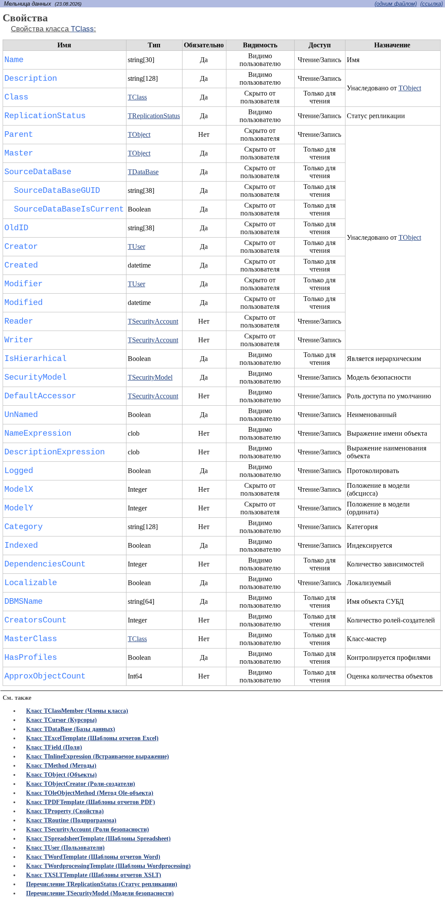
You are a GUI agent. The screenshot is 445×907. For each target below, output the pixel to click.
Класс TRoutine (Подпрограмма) (71, 820)
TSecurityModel (150, 377)
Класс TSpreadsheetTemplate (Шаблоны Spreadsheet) (98, 838)
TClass (82, 29)
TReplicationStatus (154, 115)
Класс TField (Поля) (54, 747)
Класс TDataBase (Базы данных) (70, 729)
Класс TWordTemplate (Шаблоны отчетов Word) (93, 857)
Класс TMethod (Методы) (61, 765)
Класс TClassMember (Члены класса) (77, 711)
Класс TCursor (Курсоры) (61, 720)
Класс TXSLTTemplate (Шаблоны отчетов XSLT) (93, 875)
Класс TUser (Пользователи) (65, 847)
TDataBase (143, 171)
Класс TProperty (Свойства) (65, 811)
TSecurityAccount (153, 321)
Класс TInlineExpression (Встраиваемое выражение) (97, 756)
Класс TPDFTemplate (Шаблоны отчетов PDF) (90, 802)
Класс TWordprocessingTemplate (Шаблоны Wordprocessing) (108, 866)
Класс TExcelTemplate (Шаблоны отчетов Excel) (92, 738)
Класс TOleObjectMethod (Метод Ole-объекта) (89, 793)
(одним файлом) (396, 3)
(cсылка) (431, 3)
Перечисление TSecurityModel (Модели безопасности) (100, 893)
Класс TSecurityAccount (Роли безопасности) (87, 829)
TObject (410, 88)
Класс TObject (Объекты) (61, 774)
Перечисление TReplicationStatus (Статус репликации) (101, 884)
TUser (136, 246)
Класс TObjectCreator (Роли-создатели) (80, 784)
